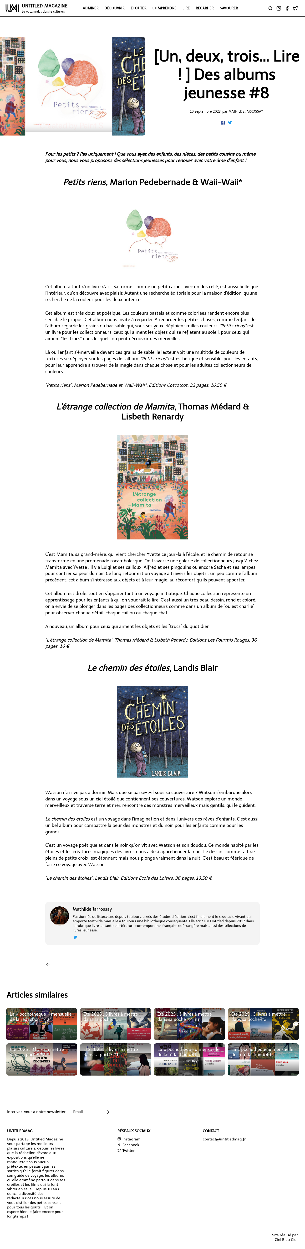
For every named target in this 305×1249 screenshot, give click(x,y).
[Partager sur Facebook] (223, 123)
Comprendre (164, 8)
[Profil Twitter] (75, 937)
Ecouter (139, 8)
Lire (186, 8)
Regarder (205, 8)
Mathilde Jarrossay (246, 111)
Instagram (131, 1139)
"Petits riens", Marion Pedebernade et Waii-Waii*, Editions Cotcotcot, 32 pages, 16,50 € (135, 385)
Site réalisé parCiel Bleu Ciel (285, 1237)
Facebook (130, 1145)
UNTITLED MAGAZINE (45, 8)
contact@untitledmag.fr (224, 1139)
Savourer (229, 8)
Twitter (128, 1150)
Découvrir (114, 8)
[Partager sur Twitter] (230, 123)
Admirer (90, 8)
